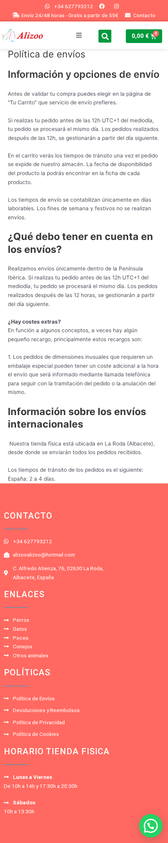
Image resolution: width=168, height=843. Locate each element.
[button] (79, 35)
